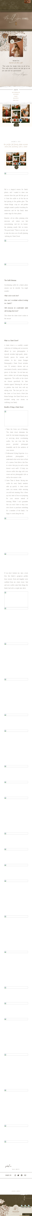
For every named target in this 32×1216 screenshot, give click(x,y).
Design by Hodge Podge (19, 1214)
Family (13, 1169)
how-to (17, 1169)
